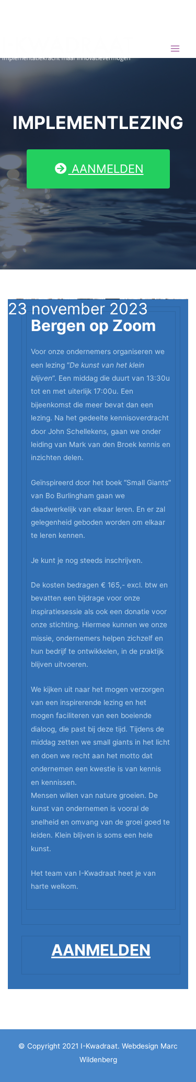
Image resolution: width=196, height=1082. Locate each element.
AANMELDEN (106, 168)
